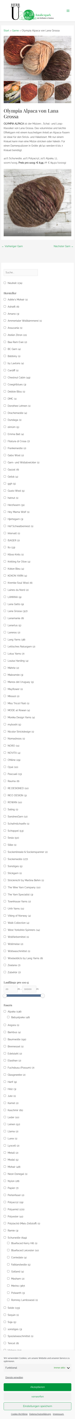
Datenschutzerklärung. (40, 1414)
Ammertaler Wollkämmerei (25, 320)
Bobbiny (14, 356)
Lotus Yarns (16, 653)
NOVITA (14, 752)
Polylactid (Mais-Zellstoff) (24, 1223)
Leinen (14, 1124)
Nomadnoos (16, 738)
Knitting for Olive (19, 561)
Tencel (13, 1343)
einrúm (13, 427)
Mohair (14, 1166)
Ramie (13, 1230)
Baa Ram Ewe (17, 342)
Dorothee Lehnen (19, 405)
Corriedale (19, 1257)
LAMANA (14, 597)
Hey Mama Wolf (18, 512)
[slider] (5, 996)
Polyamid (16, 1209)
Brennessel (16, 1046)
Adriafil (13, 306)
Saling (13, 809)
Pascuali (15, 774)
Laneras (14, 632)
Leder (13, 1117)
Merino (18, 1285)
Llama (13, 1131)
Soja (12, 1322)
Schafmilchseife (18, 823)
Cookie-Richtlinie (19, 1414)
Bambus (14, 1032)
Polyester (15, 1216)
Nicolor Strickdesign (21, 731)
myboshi (14, 724)
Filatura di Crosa (19, 441)
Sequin (13, 1315)
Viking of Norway (19, 915)
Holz (12, 1089)
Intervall (14, 533)
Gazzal (13, 469)
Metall (13, 1152)
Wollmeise (15, 944)
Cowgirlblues (17, 384)
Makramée (15, 674)
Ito (11, 547)
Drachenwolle (17, 413)
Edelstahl (15, 1053)
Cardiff (13, 370)
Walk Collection (18, 922)
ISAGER (14, 540)
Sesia (13, 837)
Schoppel (16, 830)
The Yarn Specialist (20, 894)
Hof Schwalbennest (20, 526)
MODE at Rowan (19, 710)
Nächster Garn (63, 246)
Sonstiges (15, 866)
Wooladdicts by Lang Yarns (25, 958)
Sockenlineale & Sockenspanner (28, 852)
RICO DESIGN (17, 795)
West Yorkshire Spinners (24, 930)
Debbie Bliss (16, 391)
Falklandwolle (21, 1264)
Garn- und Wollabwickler (23, 462)
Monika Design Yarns (21, 717)
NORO (13, 745)
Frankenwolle (17, 448)
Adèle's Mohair (18, 299)
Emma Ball (16, 434)
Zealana (14, 965)
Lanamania (16, 618)
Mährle (13, 668)
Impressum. (58, 1414)
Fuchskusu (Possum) (21, 1067)
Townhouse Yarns (19, 901)
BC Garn (14, 349)
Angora (13, 1025)
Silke (12, 844)
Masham (17, 1278)
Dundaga (14, 420)
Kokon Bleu (16, 568)
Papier (13, 1188)
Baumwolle (17, 1039)
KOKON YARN (17, 575)
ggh (12, 483)
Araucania (15, 327)
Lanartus (14, 625)
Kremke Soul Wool (20, 582)
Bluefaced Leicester (25, 1250)
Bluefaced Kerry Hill (24, 1243)
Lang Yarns (16, 639)
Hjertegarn (15, 519)
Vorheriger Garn (12, 246)
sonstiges (15, 1329)
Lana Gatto (16, 604)
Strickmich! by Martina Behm (26, 880)
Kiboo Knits (16, 554)
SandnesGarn (18, 816)
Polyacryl (15, 1202)
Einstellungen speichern (37, 1406)
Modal (13, 1159)
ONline (14, 760)
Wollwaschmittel (19, 951)
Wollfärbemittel (18, 937)
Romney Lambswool (24, 1300)
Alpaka (14, 1011)
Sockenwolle (18, 859)
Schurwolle (17, 1237)
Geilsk (13, 476)
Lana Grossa (18, 611)
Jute (12, 1096)
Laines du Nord (18, 590)
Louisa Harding (18, 660)
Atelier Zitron (17, 335)
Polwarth (18, 1293)
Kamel (13, 1103)
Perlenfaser (16, 1195)
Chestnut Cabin (19, 377)
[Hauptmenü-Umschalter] (68, 10)
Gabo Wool (16, 455)
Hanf (12, 1082)
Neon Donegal (17, 1174)
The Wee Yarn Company (24, 887)
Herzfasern (16, 505)
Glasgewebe (16, 1074)
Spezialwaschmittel (20, 1336)
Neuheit (15, 283)
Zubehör (14, 972)
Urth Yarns (16, 908)
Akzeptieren (37, 1387)
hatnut (13, 498)
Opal (13, 767)
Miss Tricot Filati (18, 703)
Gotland (17, 1271)
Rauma (13, 781)
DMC (12, 398)
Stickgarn (15, 873)
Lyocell (13, 1145)
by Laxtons (16, 363)
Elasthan (14, 1060)
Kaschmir (15, 1110)
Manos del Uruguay (21, 682)
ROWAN (15, 802)
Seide (14, 1307)
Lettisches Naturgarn (21, 646)
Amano (13, 313)
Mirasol (13, 696)
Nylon (13, 1181)
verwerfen (37, 1396)
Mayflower (15, 689)
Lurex (12, 1138)
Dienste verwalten (14, 1377)
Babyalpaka (20, 1017)
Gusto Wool (16, 490)
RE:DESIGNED (18, 788)
